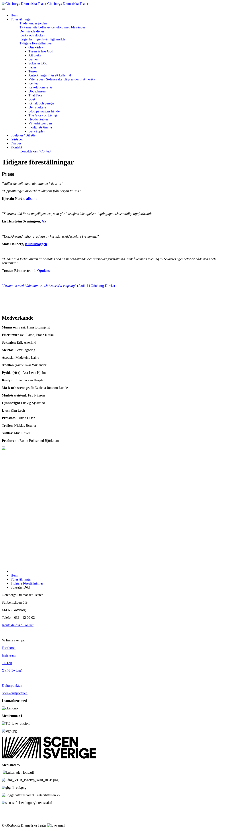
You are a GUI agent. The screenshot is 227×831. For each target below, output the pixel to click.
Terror (32, 71)
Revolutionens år (40, 87)
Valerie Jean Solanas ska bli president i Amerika (61, 79)
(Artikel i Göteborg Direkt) (58, 286)
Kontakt (16, 147)
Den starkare (37, 107)
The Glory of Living (42, 115)
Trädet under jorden (33, 23)
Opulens (43, 270)
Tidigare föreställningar (36, 43)
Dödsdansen (37, 91)
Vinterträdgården (40, 123)
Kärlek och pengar (41, 103)
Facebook (9, 648)
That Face (35, 95)
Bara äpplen (36, 131)
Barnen (33, 59)
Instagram (9, 655)
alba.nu (31, 198)
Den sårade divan (32, 31)
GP (44, 221)
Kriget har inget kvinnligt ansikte (42, 39)
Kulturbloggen (36, 244)
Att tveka (34, 55)
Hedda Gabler (38, 119)
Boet (31, 99)
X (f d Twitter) (12, 670)
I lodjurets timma (40, 127)
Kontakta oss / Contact (35, 151)
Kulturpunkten (12, 685)
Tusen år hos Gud (40, 51)
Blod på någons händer (44, 111)
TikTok (7, 663)
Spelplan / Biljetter (24, 135)
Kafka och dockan (32, 35)
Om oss (16, 143)
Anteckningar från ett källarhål (49, 75)
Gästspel (17, 139)
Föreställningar (21, 19)
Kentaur (34, 83)
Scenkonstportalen (14, 693)
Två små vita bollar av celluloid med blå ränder (52, 27)
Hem (14, 15)
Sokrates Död (37, 63)
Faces (32, 67)
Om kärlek (35, 47)
